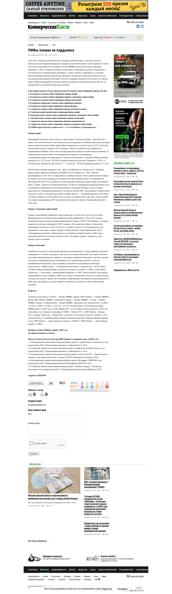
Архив (92, 22)
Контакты (62, 579)
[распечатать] (50, 384)
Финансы (35, 464)
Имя (29, 414)
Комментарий (34, 423)
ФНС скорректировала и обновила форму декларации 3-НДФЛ (96, 484)
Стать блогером (74, 579)
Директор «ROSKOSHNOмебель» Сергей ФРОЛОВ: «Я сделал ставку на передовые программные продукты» (128, 243)
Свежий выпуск (33, 22)
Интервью (62, 22)
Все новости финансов (37, 541)
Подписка (87, 579)
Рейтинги (78, 22)
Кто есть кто (52, 22)
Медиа (43, 22)
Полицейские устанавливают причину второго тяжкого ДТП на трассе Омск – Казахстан (129, 170)
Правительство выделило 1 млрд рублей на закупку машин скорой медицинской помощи (96, 527)
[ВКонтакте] (61, 383)
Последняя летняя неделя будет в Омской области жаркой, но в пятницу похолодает (129, 184)
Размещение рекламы (36, 579)
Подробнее (107, 589)
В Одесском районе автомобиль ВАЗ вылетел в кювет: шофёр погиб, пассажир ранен (128, 228)
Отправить (34, 453)
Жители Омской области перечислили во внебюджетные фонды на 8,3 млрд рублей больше (128, 214)
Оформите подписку (52, 556)
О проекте (51, 579)
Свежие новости (124, 163)
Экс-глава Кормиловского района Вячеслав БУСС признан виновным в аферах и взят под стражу (128, 198)
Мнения (70, 22)
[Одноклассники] (63, 383)
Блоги (85, 22)
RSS (96, 579)
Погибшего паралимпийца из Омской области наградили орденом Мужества (127, 257)
